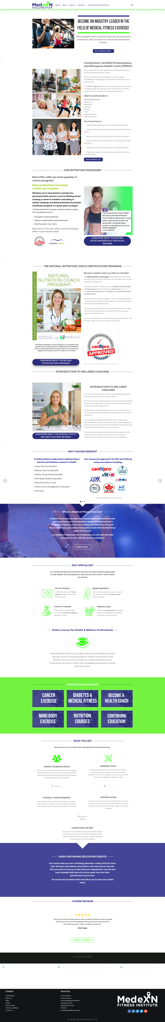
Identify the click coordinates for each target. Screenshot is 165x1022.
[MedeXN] (42, 4)
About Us (9, 998)
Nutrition (64, 1008)
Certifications (10, 995)
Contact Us (9, 1010)
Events (8, 1003)
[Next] (160, 480)
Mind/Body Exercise (67, 1005)
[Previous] (5, 480)
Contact (72, 5)
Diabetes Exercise (66, 1003)
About (57, 5)
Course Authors (66, 995)
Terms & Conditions (12, 1008)
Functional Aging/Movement (70, 1000)
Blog (64, 5)
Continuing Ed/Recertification (70, 1010)
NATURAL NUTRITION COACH (98, 5)
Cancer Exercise (66, 998)
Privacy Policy (10, 1005)
